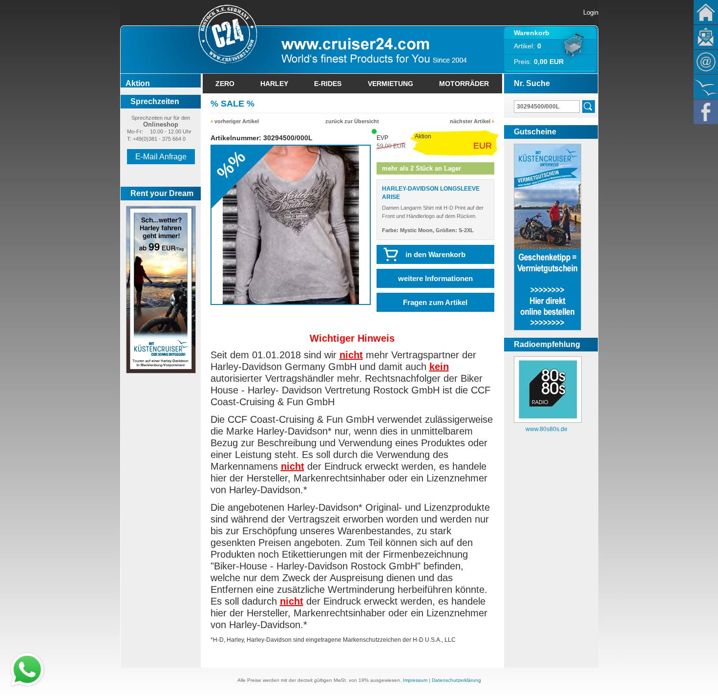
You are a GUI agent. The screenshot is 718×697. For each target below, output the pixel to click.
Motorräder (464, 83)
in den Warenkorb (435, 254)
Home (706, 12)
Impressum (415, 680)
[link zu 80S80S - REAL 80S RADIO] (548, 420)
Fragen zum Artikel (435, 302)
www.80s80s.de (547, 429)
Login (590, 12)
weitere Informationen (435, 278)
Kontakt (706, 62)
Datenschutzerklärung (456, 680)
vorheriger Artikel (236, 121)
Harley (274, 83)
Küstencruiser (706, 87)
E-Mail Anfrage (161, 156)
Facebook (706, 112)
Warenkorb (531, 33)
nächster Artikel (470, 121)
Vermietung (390, 83)
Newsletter (706, 37)
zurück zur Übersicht (352, 121)
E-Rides (327, 83)
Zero (224, 83)
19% (364, 680)
